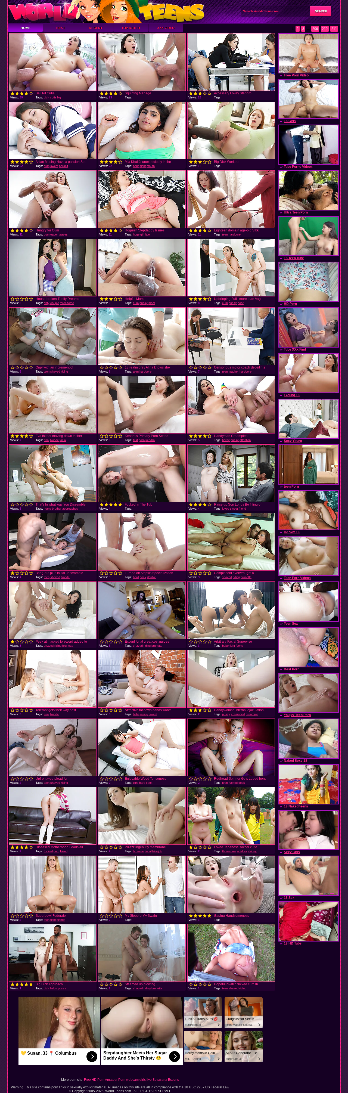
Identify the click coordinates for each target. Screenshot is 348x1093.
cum (46, 166)
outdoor (242, 851)
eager (54, 234)
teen (225, 234)
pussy (143, 303)
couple (54, 303)
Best (60, 28)
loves (225, 508)
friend (242, 508)
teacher (234, 371)
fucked (233, 782)
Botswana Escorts (166, 1080)
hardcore (235, 234)
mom (151, 303)
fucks (239, 645)
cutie (53, 97)
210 (325, 29)
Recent (95, 28)
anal (46, 440)
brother (56, 508)
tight (143, 166)
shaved (55, 371)
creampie (252, 714)
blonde (54, 440)
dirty (46, 303)
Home (25, 28)
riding (64, 371)
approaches (70, 508)
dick (46, 97)
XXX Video (166, 28)
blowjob (157, 851)
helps (53, 988)
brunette (246, 577)
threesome (67, 303)
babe (136, 166)
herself (63, 166)
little (147, 234)
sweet (54, 166)
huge (136, 234)
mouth (151, 166)
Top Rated (131, 28)
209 (315, 29)
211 (334, 29)
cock (143, 577)
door (241, 303)
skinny (252, 851)
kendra (150, 440)
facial (63, 440)
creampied (238, 714)
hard (136, 577)
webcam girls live (139, 1080)
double (151, 577)
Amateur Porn (115, 1080)
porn (142, 440)
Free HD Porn (94, 1080)
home (47, 508)
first (135, 440)
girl (142, 234)
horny (226, 440)
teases (63, 234)
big (59, 97)
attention (245, 440)
